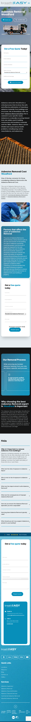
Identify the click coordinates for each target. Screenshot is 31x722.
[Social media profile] (15, 706)
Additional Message (9, 76)
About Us (4, 669)
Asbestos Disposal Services (9, 693)
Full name (6, 53)
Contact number (9, 306)
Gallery (3, 677)
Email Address (7, 58)
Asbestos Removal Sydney (14, 114)
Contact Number (8, 64)
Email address (8, 299)
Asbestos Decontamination (9, 691)
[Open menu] (29, 3)
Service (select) (8, 312)
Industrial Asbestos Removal (9, 698)
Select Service (7, 70)
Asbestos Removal (6, 688)
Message (7, 319)
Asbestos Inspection (7, 686)
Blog (2, 672)
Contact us (4, 674)
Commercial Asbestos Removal (10, 696)
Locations (4, 667)
